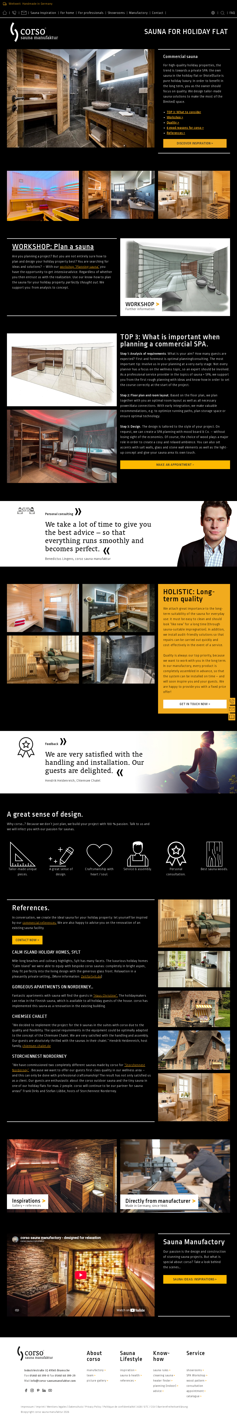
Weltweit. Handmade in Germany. (31, 3)
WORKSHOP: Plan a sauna (53, 247)
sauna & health (130, 1375)
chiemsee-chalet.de (36, 1046)
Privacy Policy (93, 1406)
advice (157, 1391)
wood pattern (196, 1380)
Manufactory (138, 13)
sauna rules (160, 1370)
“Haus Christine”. (105, 995)
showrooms (194, 1370)
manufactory (95, 1370)
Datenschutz (76, 1406)
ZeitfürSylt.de (91, 976)
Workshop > (175, 117)
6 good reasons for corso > (185, 127)
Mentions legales (57, 1406)
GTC (146, 1406)
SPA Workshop (196, 1375)
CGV (153, 1406)
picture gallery (96, 1380)
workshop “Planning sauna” (79, 266)
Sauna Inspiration (43, 13)
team (90, 1375)
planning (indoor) (164, 1385)
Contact (158, 13)
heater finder (162, 1380)
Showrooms (116, 13)
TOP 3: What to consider (184, 112)
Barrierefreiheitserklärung (173, 1406)
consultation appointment (195, 1388)
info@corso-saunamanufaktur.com (53, 1380)
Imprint (40, 1406)
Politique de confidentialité (119, 1406)
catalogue (193, 1396)
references (127, 1380)
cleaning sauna (163, 1375)
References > (176, 133)
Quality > (173, 122)
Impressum (27, 1406)
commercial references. (40, 922)
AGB (139, 1406)
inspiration (127, 1370)
